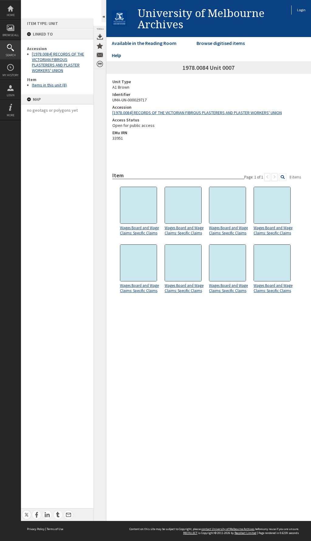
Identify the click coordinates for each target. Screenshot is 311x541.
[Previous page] (267, 177)
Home (11, 15)
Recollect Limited (245, 533)
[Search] (282, 177)
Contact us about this (100, 55)
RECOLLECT (190, 533)
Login (11, 95)
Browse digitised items (221, 43)
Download (100, 36)
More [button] (10, 115)
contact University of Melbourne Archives (228, 529)
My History (10, 75)
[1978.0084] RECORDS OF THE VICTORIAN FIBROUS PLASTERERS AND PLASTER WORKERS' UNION (58, 62)
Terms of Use (55, 529)
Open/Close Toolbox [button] (103, 11)
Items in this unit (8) (49, 85)
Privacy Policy (36, 529)
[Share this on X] (26, 511)
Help (116, 55)
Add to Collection (100, 45)
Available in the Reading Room (144, 43)
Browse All (10, 35)
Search (10, 55)
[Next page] (275, 177)
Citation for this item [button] (100, 64)
